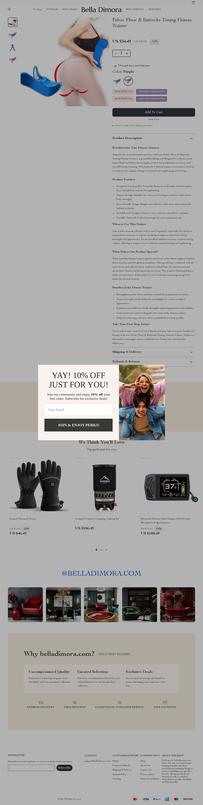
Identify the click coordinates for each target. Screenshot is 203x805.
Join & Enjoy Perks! (78, 425)
